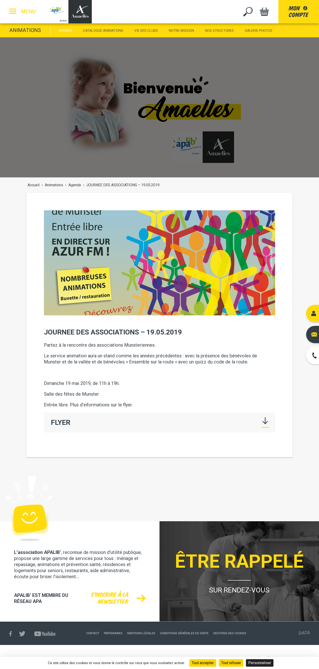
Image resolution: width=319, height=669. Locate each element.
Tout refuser (231, 663)
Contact (92, 633)
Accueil (33, 185)
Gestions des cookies (229, 633)
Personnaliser (259, 663)
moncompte (298, 11)
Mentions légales (141, 633)
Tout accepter (203, 663)
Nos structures (219, 30)
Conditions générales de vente (184, 633)
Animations (25, 30)
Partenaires (113, 633)
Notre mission (181, 30)
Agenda (65, 30)
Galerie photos (258, 30)
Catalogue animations (103, 30)
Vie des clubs (146, 30)
